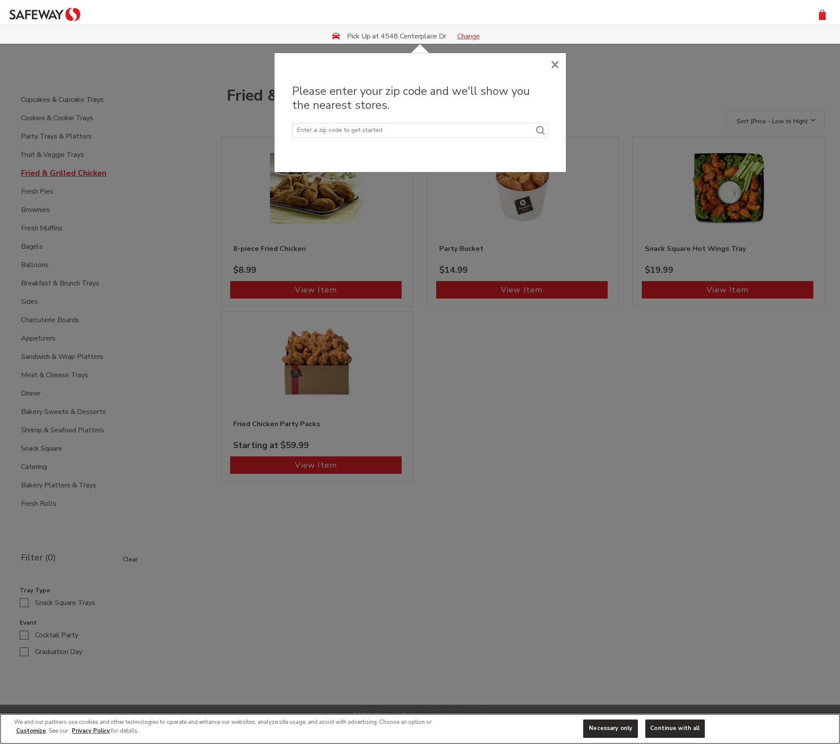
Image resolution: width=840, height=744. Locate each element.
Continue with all (675, 728)
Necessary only (610, 728)
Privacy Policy (91, 731)
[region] (420, 729)
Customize (31, 731)
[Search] (540, 130)
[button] (822, 14)
